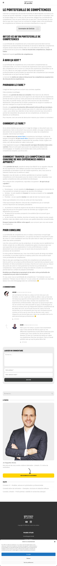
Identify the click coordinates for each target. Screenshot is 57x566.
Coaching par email (28, 536)
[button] (55, 541)
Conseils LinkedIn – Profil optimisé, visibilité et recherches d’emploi (24, 491)
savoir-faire (21, 136)
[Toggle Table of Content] (37, 29)
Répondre (16, 319)
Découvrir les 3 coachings (28, 475)
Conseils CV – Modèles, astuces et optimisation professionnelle (23, 485)
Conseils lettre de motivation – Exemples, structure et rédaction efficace (26, 488)
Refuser (28, 558)
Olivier (21, 325)
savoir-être (24, 138)
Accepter (28, 554)
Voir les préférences (28, 562)
